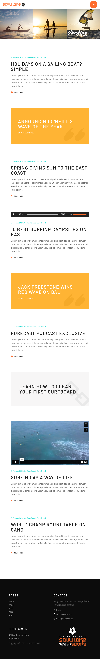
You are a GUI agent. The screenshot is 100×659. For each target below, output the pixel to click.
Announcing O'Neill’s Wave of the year (45, 124)
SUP (11, 608)
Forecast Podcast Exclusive (48, 333)
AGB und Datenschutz (19, 635)
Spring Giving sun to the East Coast (49, 170)
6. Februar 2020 (17, 57)
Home (11, 601)
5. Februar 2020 (17, 518)
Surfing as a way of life (42, 477)
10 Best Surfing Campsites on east (49, 231)
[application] (50, 214)
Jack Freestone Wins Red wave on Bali (45, 289)
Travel (43, 57)
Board (33, 57)
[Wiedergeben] (13, 214)
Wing (11, 604)
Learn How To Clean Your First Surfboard (47, 389)
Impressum (14, 638)
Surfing (27, 57)
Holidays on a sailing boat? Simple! (46, 66)
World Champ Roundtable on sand (48, 527)
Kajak (11, 611)
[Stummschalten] (70, 214)
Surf (38, 57)
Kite (10, 615)
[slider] (79, 214)
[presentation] (16, 50)
